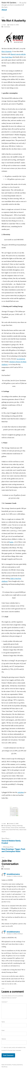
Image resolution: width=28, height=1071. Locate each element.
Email (3, 1030)
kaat (4, 24)
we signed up (21, 359)
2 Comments (6, 26)
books (11, 542)
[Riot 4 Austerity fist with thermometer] (14, 43)
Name (3, 1022)
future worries (14, 827)
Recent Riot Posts (14, 829)
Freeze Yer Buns (6, 827)
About (4, 10)
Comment (5, 1002)
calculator (21, 792)
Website (4, 1039)
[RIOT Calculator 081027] (14, 816)
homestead (22, 827)
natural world (5, 829)
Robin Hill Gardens (9, 3)
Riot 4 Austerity (7, 51)
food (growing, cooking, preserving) (13, 825)
